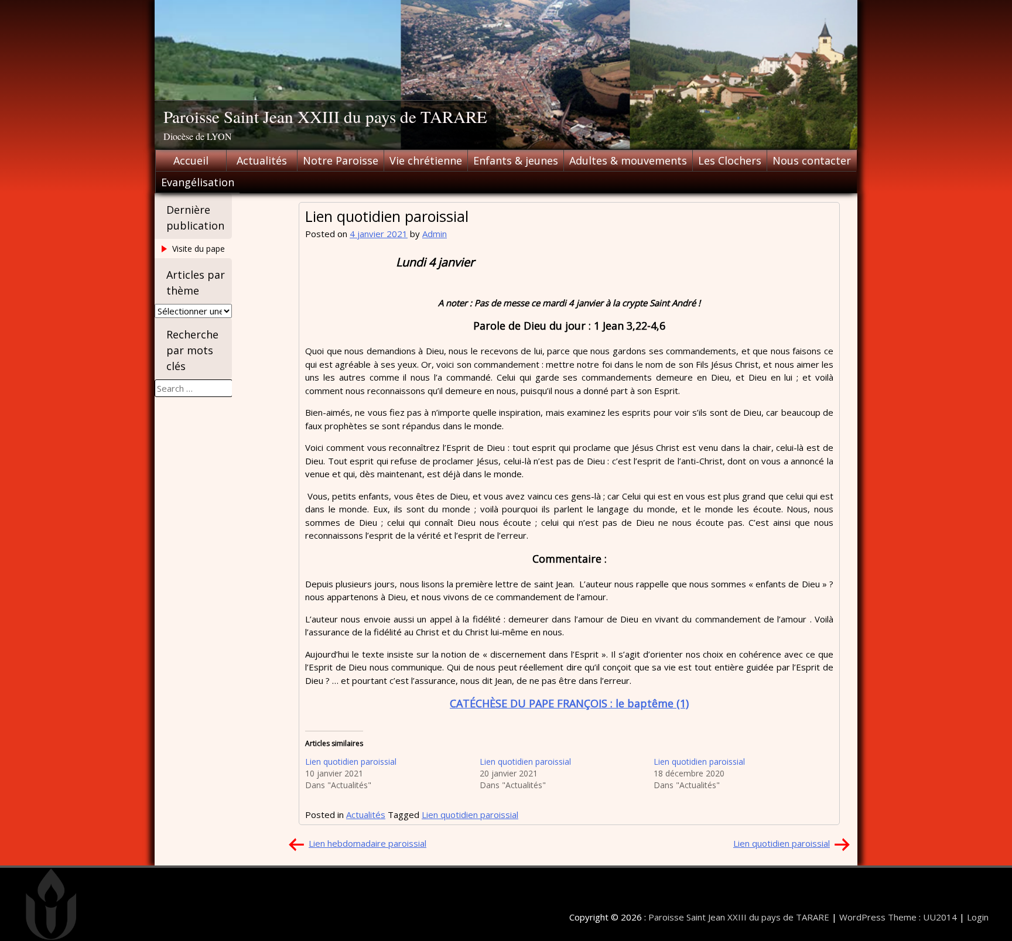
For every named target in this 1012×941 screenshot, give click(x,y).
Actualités (262, 160)
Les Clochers (729, 160)
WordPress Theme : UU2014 (898, 917)
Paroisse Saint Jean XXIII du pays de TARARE (325, 116)
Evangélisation (197, 182)
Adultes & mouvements (628, 160)
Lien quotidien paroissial (350, 761)
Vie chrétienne (425, 160)
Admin (434, 233)
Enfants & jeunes (515, 160)
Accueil (190, 160)
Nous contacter (811, 160)
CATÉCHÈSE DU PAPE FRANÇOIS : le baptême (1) (569, 703)
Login (978, 917)
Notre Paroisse (340, 160)
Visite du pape (198, 248)
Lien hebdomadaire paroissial (367, 843)
